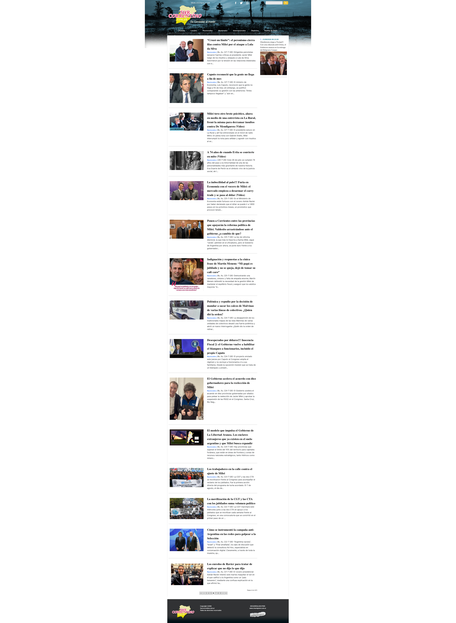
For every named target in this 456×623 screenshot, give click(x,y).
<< (201, 593)
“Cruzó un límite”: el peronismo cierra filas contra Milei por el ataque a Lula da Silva (231, 44)
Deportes (255, 31)
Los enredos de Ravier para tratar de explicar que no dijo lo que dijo (229, 566)
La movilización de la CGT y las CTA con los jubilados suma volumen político (231, 501)
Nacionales (222, 31)
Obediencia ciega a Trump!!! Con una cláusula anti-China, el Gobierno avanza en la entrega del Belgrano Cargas (273, 46)
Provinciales (208, 31)
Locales (194, 31)
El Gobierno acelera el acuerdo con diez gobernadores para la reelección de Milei (231, 382)
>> (226, 593)
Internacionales (239, 31)
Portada (183, 31)
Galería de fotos (270, 31)
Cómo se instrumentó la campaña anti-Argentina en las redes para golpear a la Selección (231, 534)
